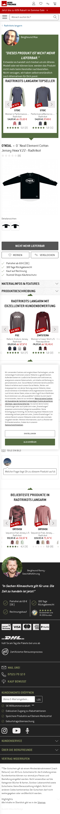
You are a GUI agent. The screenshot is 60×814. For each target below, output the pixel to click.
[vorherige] (8, 104)
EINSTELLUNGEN (30, 434)
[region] (29, 407)
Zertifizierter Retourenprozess (26, 652)
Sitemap (41, 802)
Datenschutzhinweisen (14, 425)
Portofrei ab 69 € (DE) (17, 263)
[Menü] (4, 17)
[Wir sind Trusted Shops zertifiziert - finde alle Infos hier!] (35, 613)
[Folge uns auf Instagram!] (7, 731)
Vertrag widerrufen (16, 759)
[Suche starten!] (55, 17)
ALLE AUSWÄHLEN (30, 442)
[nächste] (51, 104)
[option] (30, 187)
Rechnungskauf (18, 611)
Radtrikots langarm (13, 25)
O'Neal (7, 145)
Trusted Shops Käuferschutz (21, 275)
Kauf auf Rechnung (16, 271)
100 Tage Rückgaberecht (19, 267)
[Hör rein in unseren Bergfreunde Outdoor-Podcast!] (30, 731)
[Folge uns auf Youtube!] (18, 731)
